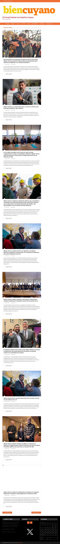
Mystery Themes (20, 542)
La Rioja (28, 23)
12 (46, 530)
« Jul (41, 538)
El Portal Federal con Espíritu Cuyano (18, 17)
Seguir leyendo (8, 119)
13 (48, 530)
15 (53, 530)
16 (56, 530)
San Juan (23, 23)
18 (43, 532)
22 (53, 532)
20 (48, 532)
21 (51, 532)
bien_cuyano (13, 64)
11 (43, 530)
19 (46, 532)
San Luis (18, 23)
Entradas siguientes (36, 512)
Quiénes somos (49, 23)
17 (41, 532)
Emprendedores (35, 23)
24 (41, 534)
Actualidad (8, 23)
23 (56, 532)
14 (51, 530)
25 (43, 534)
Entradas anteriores (8, 512)
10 (41, 530)
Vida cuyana (42, 23)
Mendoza (13, 23)
